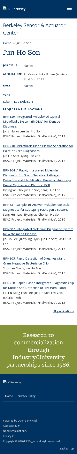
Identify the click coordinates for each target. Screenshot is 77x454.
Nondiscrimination (15, 431)
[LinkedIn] (14, 389)
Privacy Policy (26, 396)
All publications (63, 311)
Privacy (8, 436)
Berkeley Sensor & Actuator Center (34, 29)
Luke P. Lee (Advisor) (18, 101)
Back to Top (67, 448)
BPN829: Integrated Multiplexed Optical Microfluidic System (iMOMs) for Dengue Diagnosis (31, 121)
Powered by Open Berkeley (20, 420)
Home (7, 43)
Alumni (28, 86)
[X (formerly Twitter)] (6, 389)
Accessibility (11, 426)
